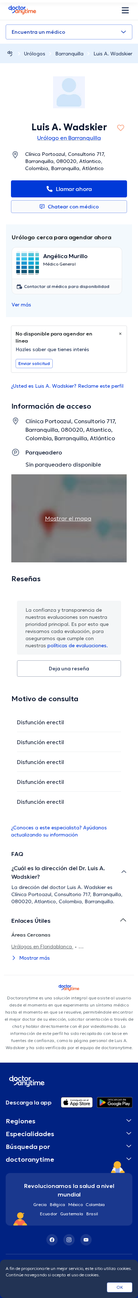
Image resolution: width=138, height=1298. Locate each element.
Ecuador (48, 1213)
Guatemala (72, 1213)
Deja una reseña (69, 668)
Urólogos (34, 53)
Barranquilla (69, 53)
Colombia (95, 1204)
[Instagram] (69, 1239)
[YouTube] (86, 1239)
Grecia (40, 1204)
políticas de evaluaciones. (77, 645)
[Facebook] (52, 1239)
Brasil (92, 1213)
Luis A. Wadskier (112, 53)
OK (119, 1287)
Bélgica (57, 1204)
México (75, 1204)
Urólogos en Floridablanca (42, 946)
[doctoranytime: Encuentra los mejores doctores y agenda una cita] (10, 53)
